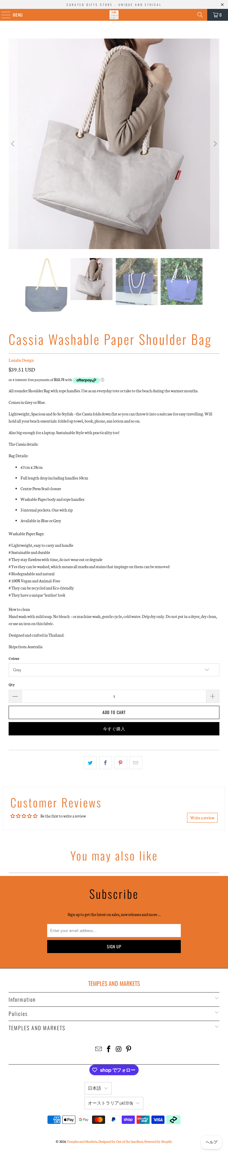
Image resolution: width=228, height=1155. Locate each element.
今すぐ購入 (114, 728)
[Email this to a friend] (135, 762)
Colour (14, 658)
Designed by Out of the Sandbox (120, 1141)
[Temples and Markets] (114, 15)
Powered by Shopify (158, 1141)
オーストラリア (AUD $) (110, 1103)
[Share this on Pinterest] (120, 762)
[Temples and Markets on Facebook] (108, 1049)
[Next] (215, 144)
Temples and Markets (82, 1141)
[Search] (200, 15)
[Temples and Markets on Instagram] (118, 1049)
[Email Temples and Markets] (98, 1049)
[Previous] (13, 144)
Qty (12, 684)
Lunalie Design (21, 360)
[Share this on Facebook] (105, 762)
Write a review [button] (202, 818)
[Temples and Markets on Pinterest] (128, 1049)
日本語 (94, 1088)
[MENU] (3, 15)
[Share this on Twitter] (90, 762)
